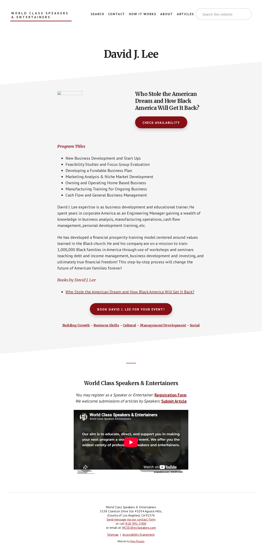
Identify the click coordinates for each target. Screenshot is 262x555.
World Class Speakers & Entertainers (40, 15)
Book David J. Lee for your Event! (131, 309)
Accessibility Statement (138, 534)
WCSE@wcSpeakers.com (139, 527)
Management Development (163, 325)
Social (195, 325)
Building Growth (76, 325)
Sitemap (113, 534)
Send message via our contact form (131, 519)
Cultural (129, 325)
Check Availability (161, 123)
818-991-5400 (135, 523)
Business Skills (106, 325)
